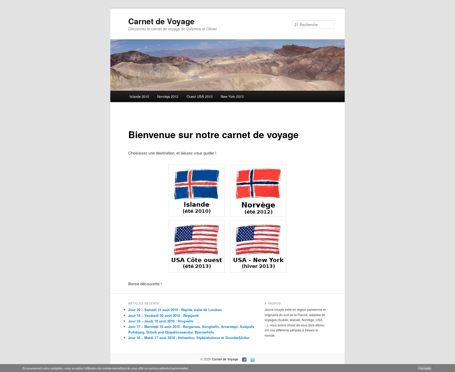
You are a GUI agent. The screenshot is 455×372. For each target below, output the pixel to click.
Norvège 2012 (167, 96)
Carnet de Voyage (161, 21)
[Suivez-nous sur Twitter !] (252, 359)
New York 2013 (232, 96)
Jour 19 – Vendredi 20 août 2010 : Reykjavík (163, 315)
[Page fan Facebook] (244, 359)
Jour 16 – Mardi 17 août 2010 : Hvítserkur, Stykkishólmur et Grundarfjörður (189, 337)
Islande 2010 (139, 96)
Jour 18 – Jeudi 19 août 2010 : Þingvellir (161, 320)
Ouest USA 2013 (199, 96)
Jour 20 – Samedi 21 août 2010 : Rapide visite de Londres (175, 309)
